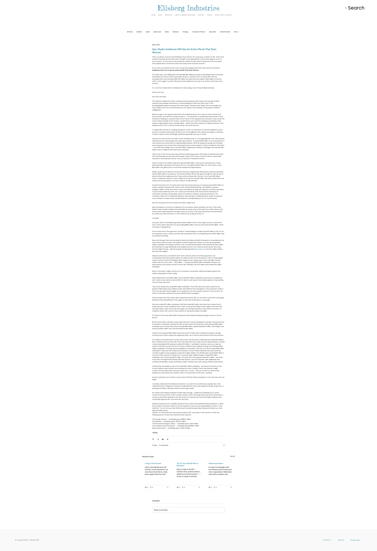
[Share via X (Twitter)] (158, 439)
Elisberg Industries (188, 8)
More (236, 32)
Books (167, 32)
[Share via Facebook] (153, 439)
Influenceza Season (216, 463)
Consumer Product (198, 32)
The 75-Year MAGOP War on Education (187, 464)
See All (232, 456)
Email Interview (225, 32)
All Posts (130, 32)
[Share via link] (167, 439)
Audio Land (157, 32)
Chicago (185, 32)
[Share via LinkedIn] (163, 439)
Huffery (155, 432)
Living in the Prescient (153, 463)
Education (212, 32)
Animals (139, 32)
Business (176, 32)
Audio (148, 32)
